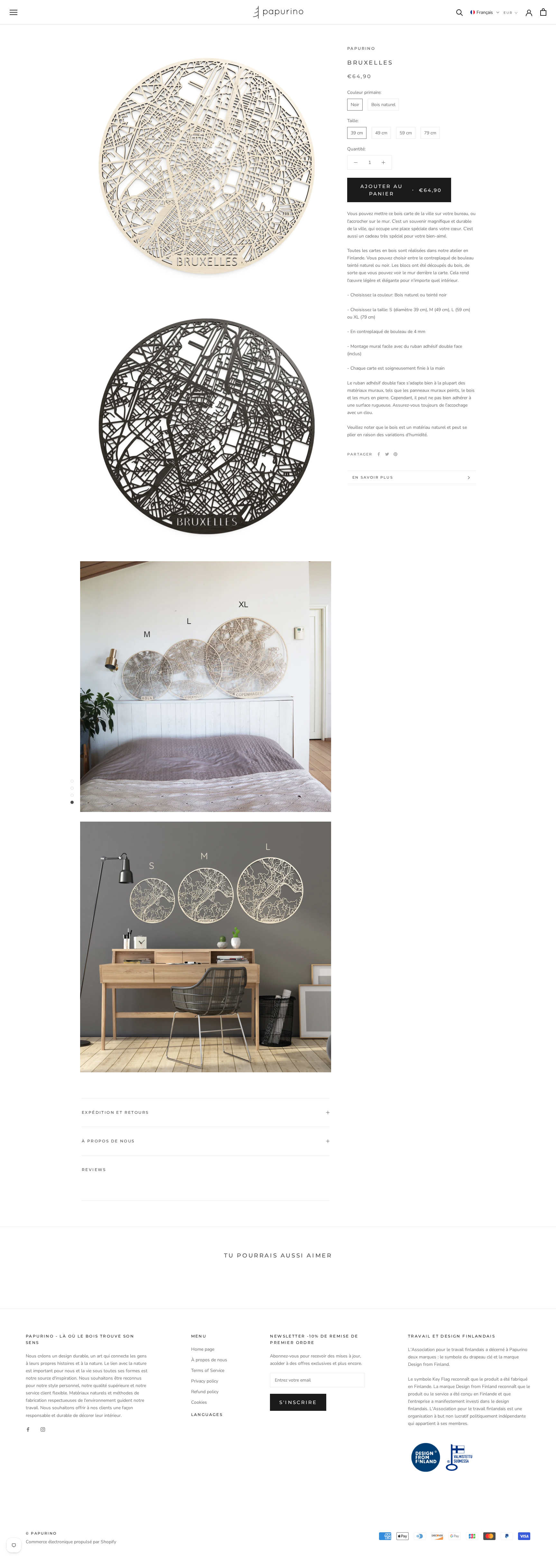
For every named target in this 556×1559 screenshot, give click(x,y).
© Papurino (41, 1533)
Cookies (199, 1402)
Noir (355, 105)
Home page (202, 1349)
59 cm (406, 133)
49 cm (381, 133)
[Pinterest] (395, 454)
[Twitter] (387, 454)
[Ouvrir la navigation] (13, 12)
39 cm (357, 133)
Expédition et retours (115, 1112)
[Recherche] (459, 12)
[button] (484, 12)
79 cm (430, 133)
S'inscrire (298, 1402)
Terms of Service (207, 1370)
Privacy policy (204, 1381)
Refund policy (204, 1392)
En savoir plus (372, 477)
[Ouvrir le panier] (543, 12)
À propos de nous (108, 1141)
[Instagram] (43, 1429)
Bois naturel (383, 105)
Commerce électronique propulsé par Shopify (71, 1542)
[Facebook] (379, 454)
